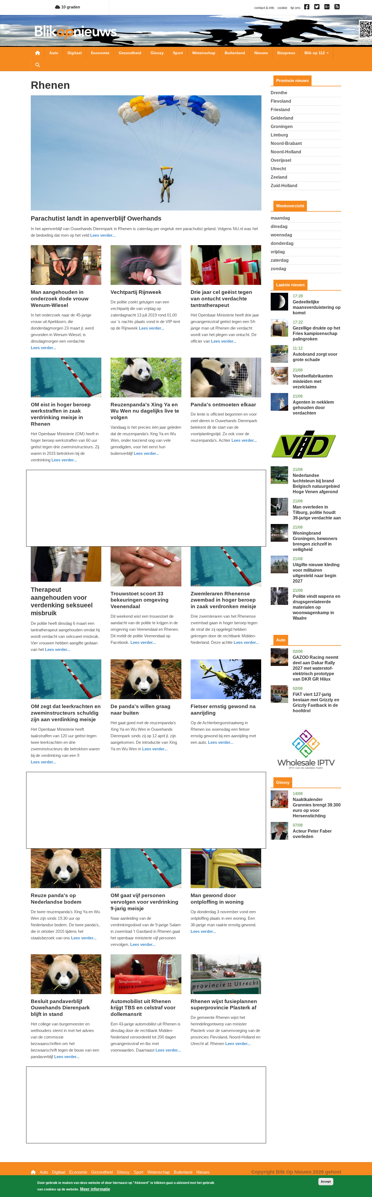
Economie (100, 53)
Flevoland (281, 101)
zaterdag (280, 260)
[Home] (76, 32)
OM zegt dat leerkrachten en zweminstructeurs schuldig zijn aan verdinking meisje (66, 712)
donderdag (282, 243)
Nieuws (261, 53)
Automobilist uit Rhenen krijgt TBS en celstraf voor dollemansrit (143, 1007)
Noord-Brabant (286, 143)
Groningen (282, 126)
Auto (53, 53)
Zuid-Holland (284, 185)
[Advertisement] (146, 508)
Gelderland (282, 118)
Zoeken (37, 65)
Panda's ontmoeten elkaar (223, 404)
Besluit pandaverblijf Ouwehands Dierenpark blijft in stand (60, 1007)
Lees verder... (102, 235)
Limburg (279, 135)
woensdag (281, 235)
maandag (280, 218)
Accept (326, 1181)
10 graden (70, 7)
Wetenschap (203, 53)
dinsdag (279, 226)
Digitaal (75, 53)
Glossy (157, 53)
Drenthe (279, 92)
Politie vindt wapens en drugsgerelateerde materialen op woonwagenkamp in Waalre (316, 607)
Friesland (280, 109)
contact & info (264, 8)
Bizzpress (286, 53)
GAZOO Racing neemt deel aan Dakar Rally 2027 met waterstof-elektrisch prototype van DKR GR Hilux (315, 668)
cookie (282, 8)
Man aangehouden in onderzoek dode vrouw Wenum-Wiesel (60, 298)
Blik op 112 (315, 53)
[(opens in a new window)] (308, 8)
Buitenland (235, 53)
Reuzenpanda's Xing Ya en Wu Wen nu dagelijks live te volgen (145, 411)
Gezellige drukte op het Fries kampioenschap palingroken (316, 333)
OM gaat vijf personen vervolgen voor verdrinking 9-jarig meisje (144, 902)
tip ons (295, 8)
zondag (278, 268)
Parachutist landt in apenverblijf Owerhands (96, 218)
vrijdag (278, 251)
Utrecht (278, 168)
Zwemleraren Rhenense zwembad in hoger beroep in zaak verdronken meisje (223, 600)
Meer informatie (95, 1189)
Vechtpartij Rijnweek (136, 292)
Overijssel (281, 160)
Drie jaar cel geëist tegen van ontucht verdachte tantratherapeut (221, 298)
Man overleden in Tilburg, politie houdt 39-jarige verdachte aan (317, 512)
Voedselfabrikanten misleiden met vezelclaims (313, 381)
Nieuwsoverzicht (37, 53)
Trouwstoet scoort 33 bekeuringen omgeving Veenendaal (140, 600)
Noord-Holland (286, 152)
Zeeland (279, 177)
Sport (178, 53)
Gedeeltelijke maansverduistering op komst (317, 307)
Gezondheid (130, 53)
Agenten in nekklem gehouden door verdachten (313, 407)
